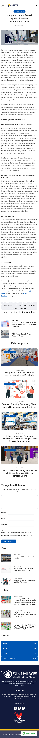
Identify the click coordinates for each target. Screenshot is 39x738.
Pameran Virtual (19, 11)
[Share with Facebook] (22, 312)
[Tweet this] (25, 312)
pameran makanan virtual (11, 302)
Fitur (19, 648)
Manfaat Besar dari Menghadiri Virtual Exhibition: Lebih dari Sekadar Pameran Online (19, 473)
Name (3, 512)
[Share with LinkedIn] (27, 312)
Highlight (19, 653)
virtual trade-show (19, 308)
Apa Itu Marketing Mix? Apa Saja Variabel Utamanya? (24, 581)
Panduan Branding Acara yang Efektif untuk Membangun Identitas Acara (19, 405)
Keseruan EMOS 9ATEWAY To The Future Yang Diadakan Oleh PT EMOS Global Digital (25, 627)
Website (4, 524)
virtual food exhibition (27, 305)
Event (19, 643)
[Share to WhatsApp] (29, 312)
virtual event (8, 305)
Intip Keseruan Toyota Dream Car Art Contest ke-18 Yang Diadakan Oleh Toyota (25, 615)
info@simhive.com (19, 699)
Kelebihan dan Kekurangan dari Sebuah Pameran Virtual (24, 569)
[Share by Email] (34, 312)
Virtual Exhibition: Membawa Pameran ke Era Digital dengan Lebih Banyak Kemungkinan (19, 439)
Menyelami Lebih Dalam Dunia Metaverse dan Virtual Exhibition (19, 373)
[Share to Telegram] (31, 312)
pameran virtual (30, 302)
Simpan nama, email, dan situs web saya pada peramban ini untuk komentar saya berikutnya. (16, 534)
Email (3, 518)
